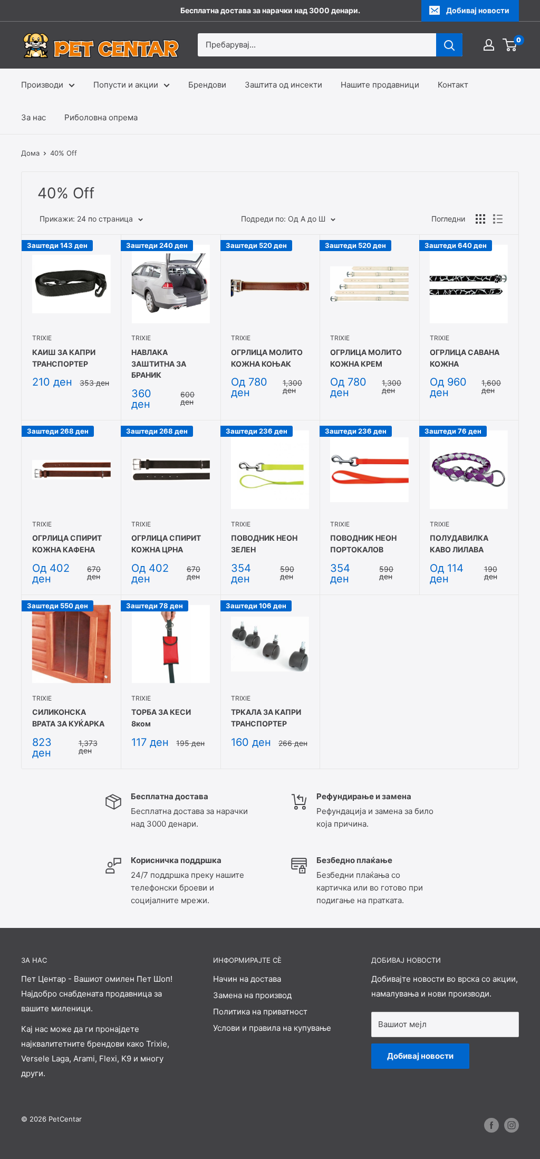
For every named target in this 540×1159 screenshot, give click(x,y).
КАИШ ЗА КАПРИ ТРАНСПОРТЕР (63, 358)
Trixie (42, 338)
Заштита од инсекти (283, 85)
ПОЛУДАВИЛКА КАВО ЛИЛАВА (459, 543)
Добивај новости (477, 10)
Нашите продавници (380, 85)
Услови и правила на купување (272, 1028)
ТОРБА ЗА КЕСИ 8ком (161, 717)
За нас (33, 117)
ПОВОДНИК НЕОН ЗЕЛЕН (264, 543)
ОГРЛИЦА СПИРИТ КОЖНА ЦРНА (166, 543)
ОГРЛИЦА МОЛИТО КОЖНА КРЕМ (366, 358)
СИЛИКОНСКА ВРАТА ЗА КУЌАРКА (68, 717)
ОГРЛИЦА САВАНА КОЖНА (464, 358)
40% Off (63, 153)
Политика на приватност (260, 1012)
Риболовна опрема (101, 117)
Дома (30, 153)
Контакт (453, 85)
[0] (510, 45)
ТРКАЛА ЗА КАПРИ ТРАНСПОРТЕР (266, 717)
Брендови (207, 85)
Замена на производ (252, 995)
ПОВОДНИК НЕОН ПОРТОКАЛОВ (363, 543)
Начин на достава (247, 979)
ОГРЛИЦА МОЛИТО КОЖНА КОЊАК (267, 358)
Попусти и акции (125, 85)
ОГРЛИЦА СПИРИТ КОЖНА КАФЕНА (67, 543)
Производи (42, 85)
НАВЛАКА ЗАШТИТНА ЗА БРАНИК (158, 363)
